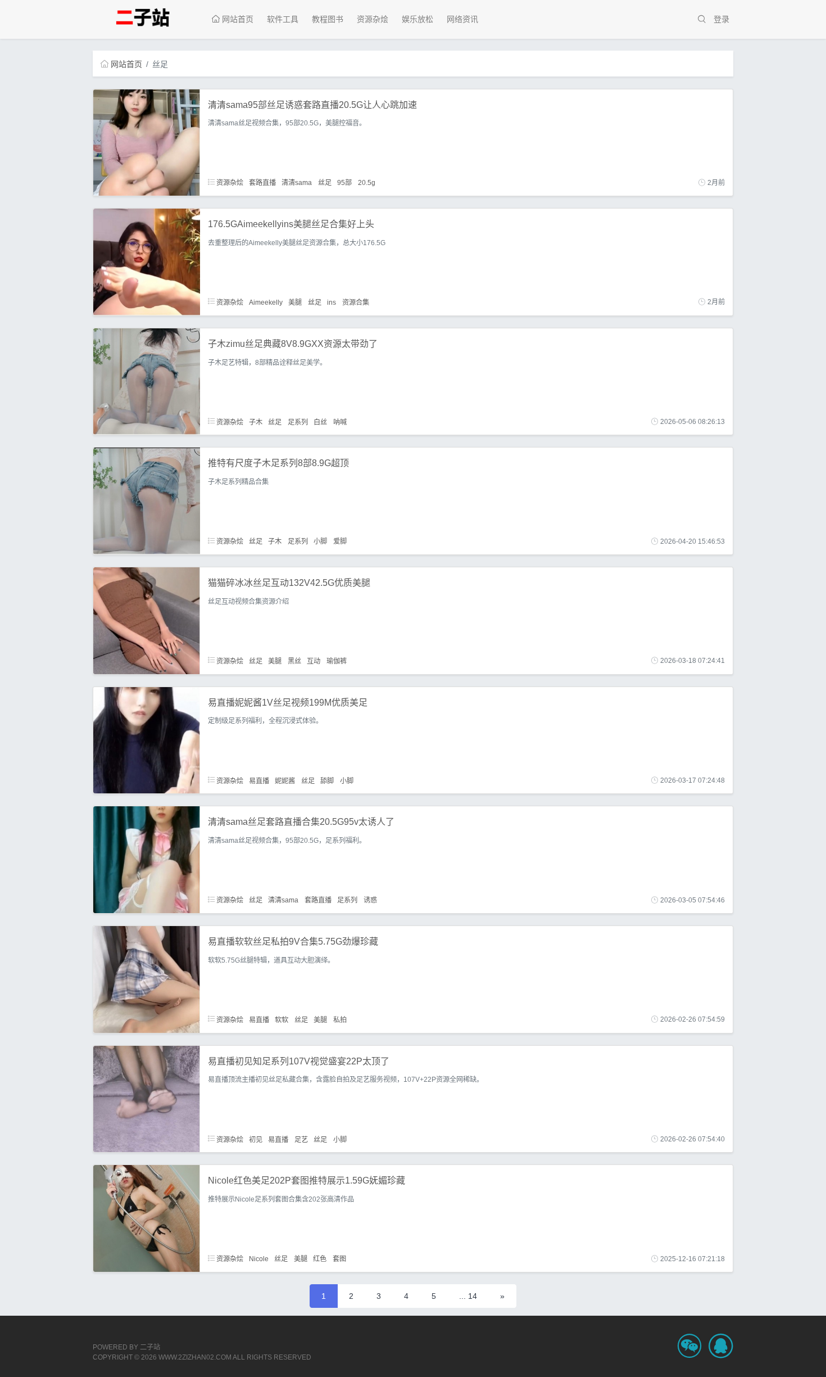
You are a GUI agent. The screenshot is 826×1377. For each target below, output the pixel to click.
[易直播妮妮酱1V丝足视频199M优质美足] (146, 739)
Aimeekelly (266, 302)
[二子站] (146, 16)
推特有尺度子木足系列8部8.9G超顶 (278, 463)
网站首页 (236, 19)
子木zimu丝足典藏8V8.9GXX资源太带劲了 (293, 344)
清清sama (297, 183)
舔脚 (327, 780)
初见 (255, 1139)
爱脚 (340, 541)
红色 (319, 1259)
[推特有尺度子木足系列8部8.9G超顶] (146, 500)
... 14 (468, 1296)
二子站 (150, 1347)
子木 (255, 422)
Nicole (259, 1259)
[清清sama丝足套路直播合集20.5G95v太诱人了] (146, 859)
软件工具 (282, 19)
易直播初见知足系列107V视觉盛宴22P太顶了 (298, 1061)
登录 (721, 19)
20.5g (366, 183)
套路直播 (262, 183)
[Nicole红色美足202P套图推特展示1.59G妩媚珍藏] (146, 1217)
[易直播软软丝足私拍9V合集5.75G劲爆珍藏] (146, 978)
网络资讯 (462, 19)
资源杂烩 (372, 19)
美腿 (295, 302)
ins (331, 302)
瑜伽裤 (336, 661)
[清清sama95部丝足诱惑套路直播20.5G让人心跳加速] (146, 141)
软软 (281, 1019)
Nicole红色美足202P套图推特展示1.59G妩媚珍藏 (306, 1180)
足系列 (298, 422)
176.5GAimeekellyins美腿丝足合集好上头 (291, 224)
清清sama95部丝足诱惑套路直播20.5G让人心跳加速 (312, 105)
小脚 (320, 541)
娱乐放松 (417, 19)
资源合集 (355, 302)
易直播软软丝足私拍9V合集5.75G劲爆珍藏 (293, 941)
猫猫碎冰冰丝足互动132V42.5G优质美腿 (289, 583)
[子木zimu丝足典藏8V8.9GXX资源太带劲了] (146, 380)
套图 (339, 1259)
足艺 (301, 1139)
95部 (344, 183)
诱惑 (370, 900)
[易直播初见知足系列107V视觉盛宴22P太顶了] (146, 1098)
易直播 (259, 780)
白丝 (320, 422)
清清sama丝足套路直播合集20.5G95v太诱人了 (301, 822)
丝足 (325, 183)
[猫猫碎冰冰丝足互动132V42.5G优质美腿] (146, 620)
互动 (313, 661)
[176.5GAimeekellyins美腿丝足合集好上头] (146, 261)
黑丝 (294, 661)
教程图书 (327, 19)
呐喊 (340, 422)
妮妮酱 (285, 780)
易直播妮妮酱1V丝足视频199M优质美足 (287, 702)
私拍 (340, 1019)
